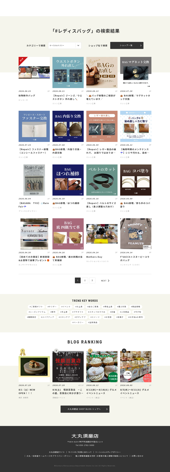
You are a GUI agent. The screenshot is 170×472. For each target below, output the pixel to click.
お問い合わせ (138, 456)
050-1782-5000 (86, 445)
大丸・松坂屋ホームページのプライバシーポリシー (49, 456)
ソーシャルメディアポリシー (108, 452)
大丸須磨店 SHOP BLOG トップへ (84, 409)
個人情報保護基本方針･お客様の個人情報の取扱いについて (101, 456)
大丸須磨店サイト (57, 452)
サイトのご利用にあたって (80, 452)
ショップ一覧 (126, 45)
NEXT (104, 280)
